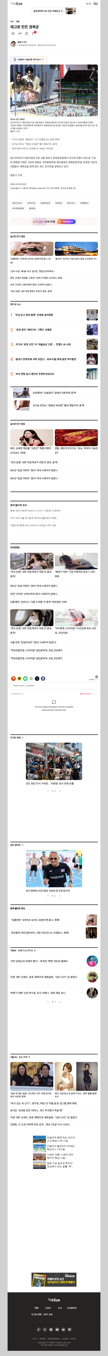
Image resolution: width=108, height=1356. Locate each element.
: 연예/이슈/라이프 (21, 950)
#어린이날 (31, 203)
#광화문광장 (45, 203)
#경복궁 (59, 203)
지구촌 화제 (15, 737)
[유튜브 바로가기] (51, 1329)
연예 (36, 1307)
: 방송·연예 (18, 1057)
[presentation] (48, 791)
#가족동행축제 (18, 208)
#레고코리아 (17, 203)
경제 (17, 21)
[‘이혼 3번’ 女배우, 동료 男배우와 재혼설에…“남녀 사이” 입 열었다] (92, 977)
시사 (12, 21)
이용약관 (42, 1338)
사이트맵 (65, 1338)
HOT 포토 (48, 1314)
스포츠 (48, 1307)
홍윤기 (20, 42)
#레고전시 (71, 203)
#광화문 (32, 208)
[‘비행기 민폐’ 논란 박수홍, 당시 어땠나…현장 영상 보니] (92, 992)
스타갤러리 (71, 1307)
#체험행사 (84, 203)
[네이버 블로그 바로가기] (69, 1329)
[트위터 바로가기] (44, 1329)
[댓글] (33, 33)
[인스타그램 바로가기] (57, 1329)
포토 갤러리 (15, 845)
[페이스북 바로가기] (38, 1329)
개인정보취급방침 (54, 1338)
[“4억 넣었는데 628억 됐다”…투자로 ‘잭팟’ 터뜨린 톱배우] (92, 961)
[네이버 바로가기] (63, 1329)
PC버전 (72, 1338)
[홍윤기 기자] (13, 44)
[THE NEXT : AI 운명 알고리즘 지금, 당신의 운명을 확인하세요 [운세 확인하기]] (54, 221)
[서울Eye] (16, 3)
